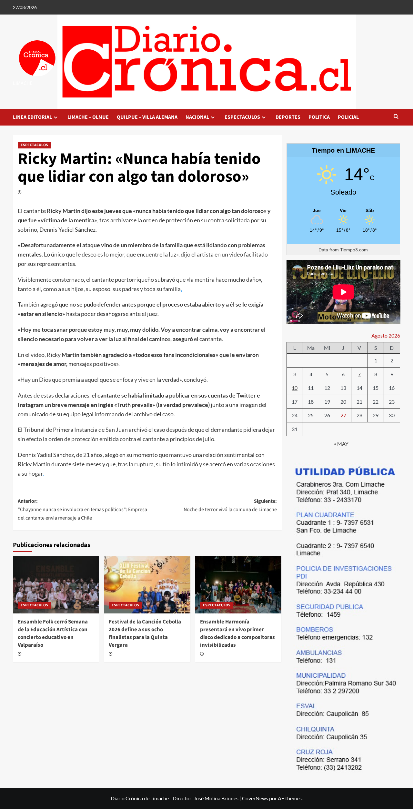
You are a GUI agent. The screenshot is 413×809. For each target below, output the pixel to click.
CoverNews (255, 798)
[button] (396, 117)
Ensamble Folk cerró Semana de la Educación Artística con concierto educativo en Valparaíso (53, 633)
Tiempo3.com (354, 249)
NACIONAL (197, 117)
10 (294, 388)
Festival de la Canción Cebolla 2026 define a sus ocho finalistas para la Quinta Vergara (145, 633)
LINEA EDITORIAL (32, 117)
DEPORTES (288, 117)
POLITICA (319, 117)
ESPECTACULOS (242, 117)
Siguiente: (230, 505)
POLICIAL (348, 117)
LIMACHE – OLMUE (88, 117)
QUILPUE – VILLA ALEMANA (147, 117)
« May (341, 443)
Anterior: (82, 509)
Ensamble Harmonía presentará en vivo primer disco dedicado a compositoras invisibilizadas (237, 633)
